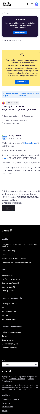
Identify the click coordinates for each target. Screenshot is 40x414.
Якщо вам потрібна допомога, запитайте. (29, 95)
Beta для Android (9, 311)
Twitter (5, 255)
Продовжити (20, 32)
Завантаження (7, 275)
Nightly (5, 315)
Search (27, 4)
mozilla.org (6, 395)
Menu (32, 4)
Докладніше (21, 82)
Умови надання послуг (11, 399)
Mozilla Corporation (17, 379)
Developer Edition (9, 304)
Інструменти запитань (10, 40)
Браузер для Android (10, 283)
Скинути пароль (8, 340)
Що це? (5, 336)
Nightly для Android (10, 319)
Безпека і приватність (19, 120)
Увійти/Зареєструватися (11, 332)
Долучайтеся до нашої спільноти (15, 258)
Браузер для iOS (8, 287)
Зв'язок (4, 411)
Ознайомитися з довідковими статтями (17, 262)
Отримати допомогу (9, 348)
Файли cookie (7, 407)
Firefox (6, 13)
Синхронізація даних (10, 344)
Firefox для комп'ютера (11, 279)
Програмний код (8, 251)
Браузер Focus (8, 291)
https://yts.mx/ (30, 143)
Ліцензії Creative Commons (19, 390)
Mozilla (7, 230)
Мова (3, 360)
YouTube (6, 371)
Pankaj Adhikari (15, 136)
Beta (3, 308)
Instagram (10, 371)
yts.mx (5, 158)
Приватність (6, 403)
